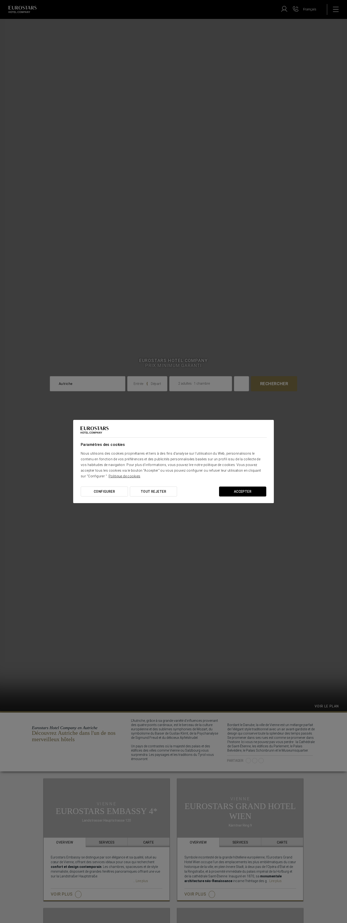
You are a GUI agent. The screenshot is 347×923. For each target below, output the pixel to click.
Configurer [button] (104, 491)
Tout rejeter (153, 491)
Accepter (242, 491)
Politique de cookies (124, 476)
